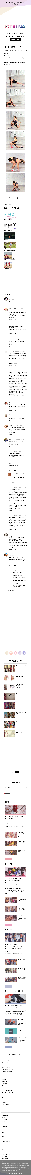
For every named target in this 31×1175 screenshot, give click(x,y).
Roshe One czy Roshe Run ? (13, 1005)
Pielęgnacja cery (7, 1124)
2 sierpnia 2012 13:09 (18, 414)
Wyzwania (22, 33)
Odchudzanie (6, 1104)
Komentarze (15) (10, 1007)
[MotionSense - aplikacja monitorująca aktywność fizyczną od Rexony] (11, 1042)
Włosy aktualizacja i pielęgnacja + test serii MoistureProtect (22, 908)
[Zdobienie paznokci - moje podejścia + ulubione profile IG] (15, 875)
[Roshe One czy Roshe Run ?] (15, 1003)
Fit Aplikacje (6, 1141)
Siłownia (5, 1137)
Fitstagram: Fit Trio (21, 703)
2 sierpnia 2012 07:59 (21, 337)
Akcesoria (5, 1158)
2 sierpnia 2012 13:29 (20, 425)
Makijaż (4, 1126)
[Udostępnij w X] (22, 50)
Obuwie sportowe (7, 1152)
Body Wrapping (7, 1121)
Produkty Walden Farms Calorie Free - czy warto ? (22, 843)
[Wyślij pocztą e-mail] (26, 50)
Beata (11, 533)
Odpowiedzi (12, 470)
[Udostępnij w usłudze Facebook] (26, 52)
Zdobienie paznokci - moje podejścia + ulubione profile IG (14, 880)
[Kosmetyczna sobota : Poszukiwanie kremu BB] (11, 902)
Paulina (15, 473)
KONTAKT (22, 2)
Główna (11, 2)
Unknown (12, 351)
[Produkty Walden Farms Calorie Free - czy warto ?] (11, 846)
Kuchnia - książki (7, 1092)
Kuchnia (14, 33)
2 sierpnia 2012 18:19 (21, 463)
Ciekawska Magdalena (15, 298)
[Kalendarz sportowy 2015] (11, 1033)
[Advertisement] (16, 281)
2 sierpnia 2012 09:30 (21, 370)
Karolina (11, 439)
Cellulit (4, 1119)
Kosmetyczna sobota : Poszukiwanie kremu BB (22, 899)
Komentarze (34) (10, 946)
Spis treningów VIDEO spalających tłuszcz (21, 686)
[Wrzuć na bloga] (24, 50)
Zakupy (8, 36)
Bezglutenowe (6, 1085)
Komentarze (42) (10, 821)
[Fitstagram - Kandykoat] (11, 964)
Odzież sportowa (7, 1149)
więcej (8, 859)
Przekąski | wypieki (8, 1088)
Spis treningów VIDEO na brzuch (21, 694)
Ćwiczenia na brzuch (8, 1067)
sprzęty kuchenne (7, 1090)
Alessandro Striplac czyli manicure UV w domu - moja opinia (22, 917)
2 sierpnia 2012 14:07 (19, 439)
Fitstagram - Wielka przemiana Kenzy (22, 978)
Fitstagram (5, 1097)
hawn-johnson (18, 198)
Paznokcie (5, 1115)
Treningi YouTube (7, 1060)
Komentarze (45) (10, 884)
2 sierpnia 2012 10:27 (17, 402)
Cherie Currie (13, 308)
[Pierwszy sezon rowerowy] (11, 855)
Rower (4, 1132)
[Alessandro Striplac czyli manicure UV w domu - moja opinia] (11, 920)
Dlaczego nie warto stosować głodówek (21, 666)
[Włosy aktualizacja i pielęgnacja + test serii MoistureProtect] (11, 911)
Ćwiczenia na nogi (8, 1069)
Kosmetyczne (21, 36)
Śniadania (5, 1081)
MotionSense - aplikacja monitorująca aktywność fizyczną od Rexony (22, 1039)
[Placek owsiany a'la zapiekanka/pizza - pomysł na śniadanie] (11, 837)
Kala (10, 402)
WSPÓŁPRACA (15, 4)
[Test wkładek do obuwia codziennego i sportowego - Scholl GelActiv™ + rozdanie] (11, 1024)
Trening (8, 33)
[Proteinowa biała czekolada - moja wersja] (15, 814)
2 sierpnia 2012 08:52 (20, 351)
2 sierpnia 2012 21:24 (21, 515)
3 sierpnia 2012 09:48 (18, 533)
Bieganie (5, 1134)
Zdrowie (4, 1102)
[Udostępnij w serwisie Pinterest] (24, 52)
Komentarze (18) (8, 50)
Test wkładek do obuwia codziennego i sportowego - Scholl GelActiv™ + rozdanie (22, 1022)
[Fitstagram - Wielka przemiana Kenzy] (11, 982)
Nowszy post (7, 619)
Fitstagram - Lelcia (11, 944)
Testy (13, 36)
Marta (11, 414)
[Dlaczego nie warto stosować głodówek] (11, 973)
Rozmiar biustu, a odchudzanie (20, 675)
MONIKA (11, 425)
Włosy (4, 1117)
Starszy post (23, 619)
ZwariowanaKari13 (14, 553)
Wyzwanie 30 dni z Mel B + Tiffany (21, 731)
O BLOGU (17, 2)
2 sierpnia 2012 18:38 (21, 487)
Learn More (13, 1173)
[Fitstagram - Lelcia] (15, 941)
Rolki (3, 1139)
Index (12, 619)
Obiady (4, 1083)
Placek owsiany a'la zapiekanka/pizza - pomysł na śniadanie (22, 834)
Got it (20, 1173)
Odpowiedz (12, 304)
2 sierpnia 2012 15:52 (21, 451)
